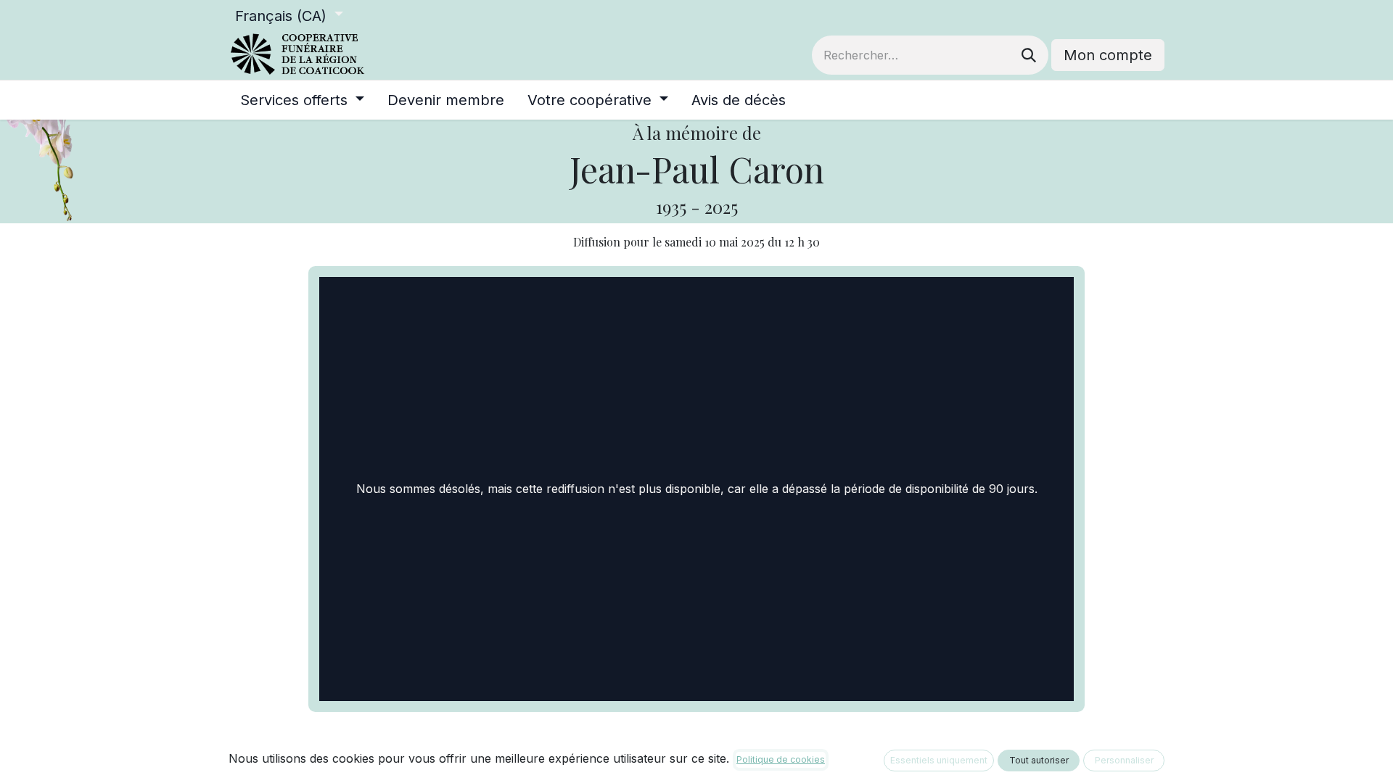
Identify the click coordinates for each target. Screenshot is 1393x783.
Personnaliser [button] (1124, 760)
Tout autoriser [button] (1039, 760)
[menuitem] (302, 100)
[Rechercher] (1028, 55)
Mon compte (1108, 55)
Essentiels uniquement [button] (938, 760)
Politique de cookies (780, 759)
